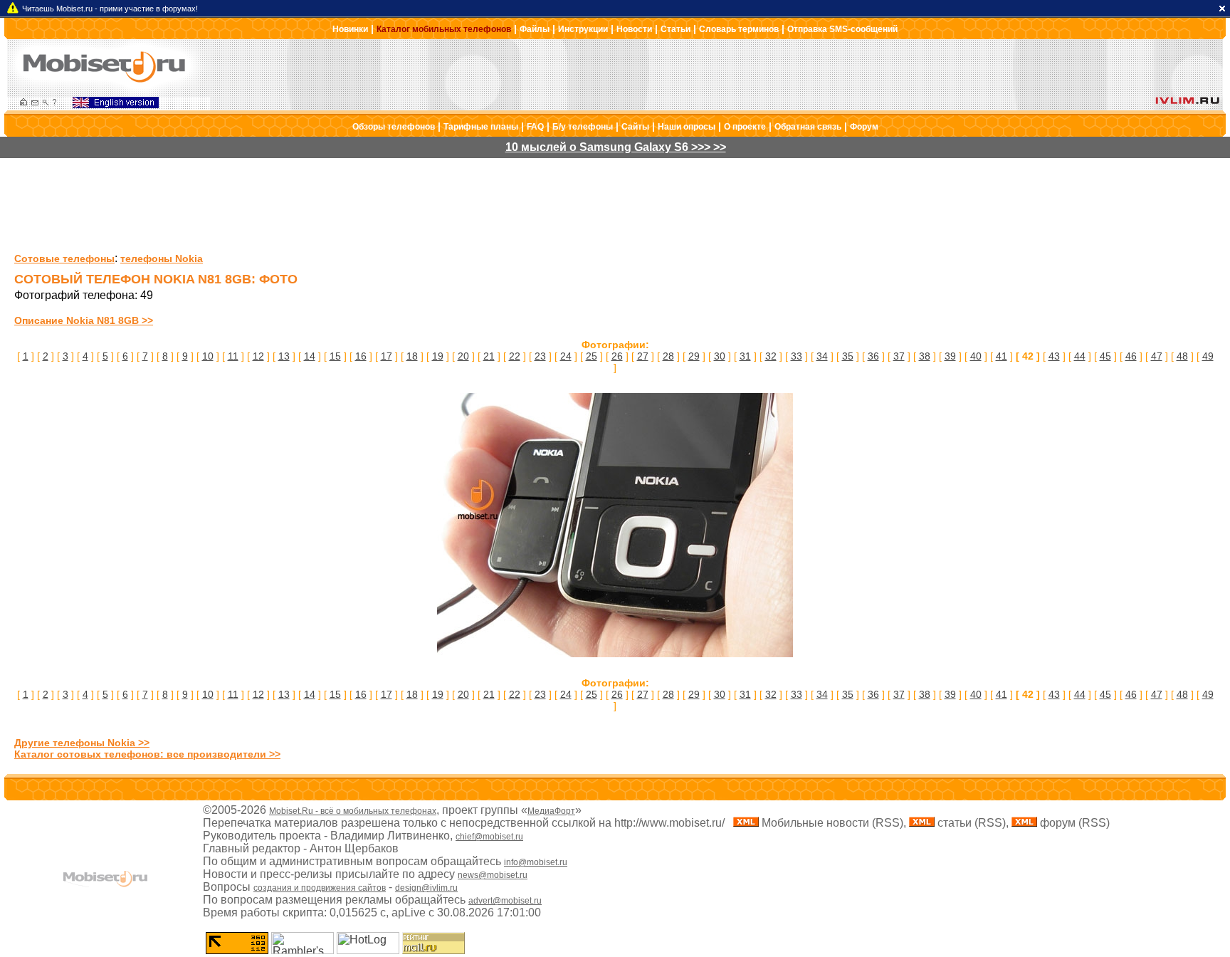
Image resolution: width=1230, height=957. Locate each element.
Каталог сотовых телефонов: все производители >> (147, 754)
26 (617, 356)
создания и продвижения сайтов (319, 888)
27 (642, 356)
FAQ (535, 127)
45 (1105, 356)
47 (1156, 356)
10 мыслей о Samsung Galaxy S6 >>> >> (615, 147)
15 (335, 356)
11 (233, 356)
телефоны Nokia (161, 258)
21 (489, 356)
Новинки (350, 29)
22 (514, 356)
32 (771, 356)
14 (309, 356)
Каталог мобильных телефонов (444, 29)
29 (694, 356)
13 (284, 356)
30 (719, 356)
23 (540, 356)
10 (208, 356)
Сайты (635, 127)
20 (463, 356)
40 (976, 356)
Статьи (675, 29)
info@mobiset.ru (535, 862)
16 (361, 356)
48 (1182, 356)
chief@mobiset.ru (489, 837)
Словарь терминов (739, 29)
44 (1080, 356)
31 (745, 356)
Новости (634, 29)
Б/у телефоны (582, 127)
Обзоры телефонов (393, 127)
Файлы (535, 29)
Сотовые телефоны (64, 258)
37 (899, 356)
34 (822, 356)
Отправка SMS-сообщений (842, 29)
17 (386, 356)
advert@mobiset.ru (505, 901)
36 (873, 356)
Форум (864, 127)
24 (566, 356)
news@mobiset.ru (492, 875)
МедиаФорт (551, 811)
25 (591, 356)
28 (668, 356)
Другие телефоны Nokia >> (81, 742)
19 (437, 356)
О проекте (745, 127)
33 (796, 356)
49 (1208, 356)
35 (847, 356)
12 (258, 356)
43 (1054, 356)
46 (1131, 356)
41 (1001, 356)
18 (412, 356)
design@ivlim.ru (426, 888)
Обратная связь (807, 127)
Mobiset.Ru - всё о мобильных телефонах (352, 811)
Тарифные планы (480, 127)
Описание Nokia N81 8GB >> (83, 320)
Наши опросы (686, 127)
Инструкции (583, 29)
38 (924, 356)
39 (950, 356)
